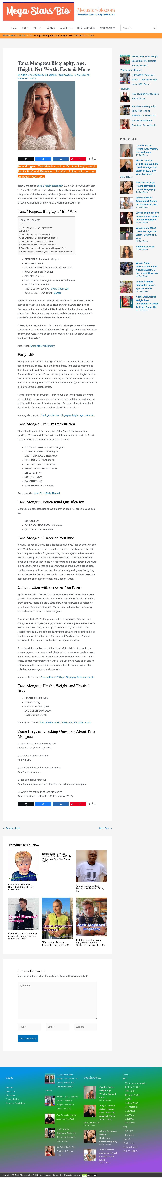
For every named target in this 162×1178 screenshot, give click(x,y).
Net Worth (130, 1122)
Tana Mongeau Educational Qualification (39, 238)
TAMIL (128, 1099)
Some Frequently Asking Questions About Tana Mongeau (46, 252)
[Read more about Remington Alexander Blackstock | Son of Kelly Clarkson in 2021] (23, 865)
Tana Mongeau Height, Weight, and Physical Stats (43, 248)
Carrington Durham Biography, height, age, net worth (67, 415)
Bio (46, 75)
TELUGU (129, 1114)
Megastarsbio (26, 1174)
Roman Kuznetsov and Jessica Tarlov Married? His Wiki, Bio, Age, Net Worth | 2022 (56, 857)
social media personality (50, 186)
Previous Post (11, 828)
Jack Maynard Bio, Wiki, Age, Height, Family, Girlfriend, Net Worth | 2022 (90, 942)
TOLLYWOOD (132, 1103)
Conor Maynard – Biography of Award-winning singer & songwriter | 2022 (22, 936)
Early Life (25, 231)
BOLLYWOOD (132, 1087)
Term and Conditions (15, 1103)
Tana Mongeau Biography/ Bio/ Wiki (37, 227)
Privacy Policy (12, 1099)
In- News (129, 1135)
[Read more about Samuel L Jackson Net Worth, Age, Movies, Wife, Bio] (91, 866)
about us (9, 1087)
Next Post (105, 828)
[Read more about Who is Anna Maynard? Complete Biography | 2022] (57, 918)
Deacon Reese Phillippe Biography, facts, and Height (67, 677)
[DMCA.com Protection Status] (89, 1174)
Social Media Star (60, 288)
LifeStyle (127, 1139)
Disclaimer (11, 1095)
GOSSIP (129, 1131)
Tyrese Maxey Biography (42, 346)
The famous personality (136, 1083)
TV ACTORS (80, 75)
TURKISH (130, 1111)
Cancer (52, 75)
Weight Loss (128, 1143)
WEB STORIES (130, 1151)
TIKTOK (129, 1119)
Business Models (130, 1147)
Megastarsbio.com (96, 10)
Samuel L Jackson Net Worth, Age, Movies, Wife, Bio (90, 888)
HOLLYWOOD (65, 75)
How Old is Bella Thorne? (47, 493)
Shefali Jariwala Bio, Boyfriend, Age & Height (66, 1151)
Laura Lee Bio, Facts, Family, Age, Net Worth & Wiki (64, 722)
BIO (124, 1078)
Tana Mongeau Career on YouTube (37, 241)
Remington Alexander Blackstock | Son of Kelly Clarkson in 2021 (21, 887)
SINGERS (130, 1091)
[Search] (155, 28)
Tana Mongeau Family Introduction (36, 234)
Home (125, 1074)
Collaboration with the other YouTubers (38, 245)
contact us (10, 1091)
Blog (125, 1126)
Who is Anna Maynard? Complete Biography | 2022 (56, 944)
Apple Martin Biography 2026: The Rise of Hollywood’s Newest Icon (144, 111)
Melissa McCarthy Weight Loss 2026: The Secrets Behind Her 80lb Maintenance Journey (61, 1082)
